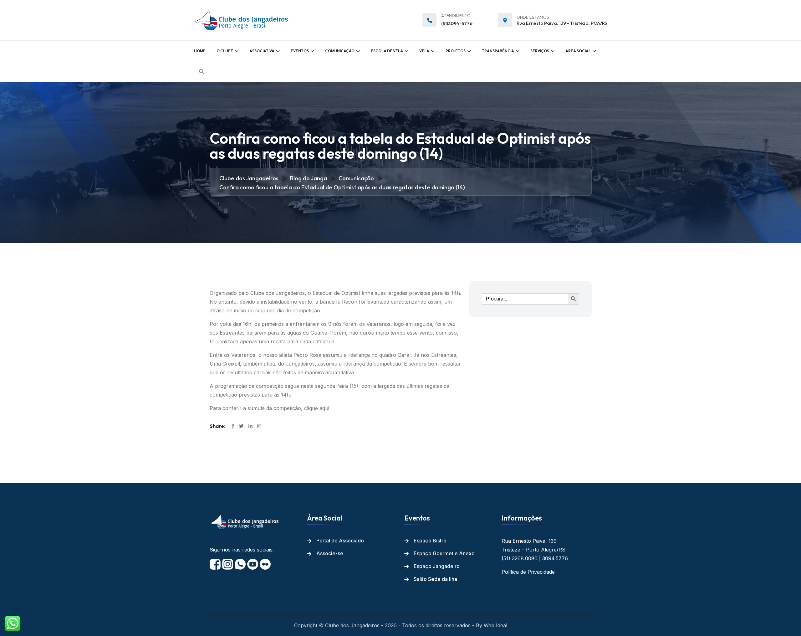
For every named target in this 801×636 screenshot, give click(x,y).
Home (200, 51)
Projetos (456, 51)
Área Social (578, 51)
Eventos (300, 51)
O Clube (225, 51)
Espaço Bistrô (430, 540)
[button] (202, 71)
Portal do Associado (340, 540)
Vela (424, 51)
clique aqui (316, 408)
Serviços (539, 51)
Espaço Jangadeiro (437, 566)
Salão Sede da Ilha (435, 579)
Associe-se (329, 553)
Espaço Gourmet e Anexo (444, 553)
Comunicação (340, 51)
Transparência (498, 51)
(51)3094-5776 (456, 23)
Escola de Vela (387, 51)
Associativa (261, 51)
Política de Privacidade (528, 572)
